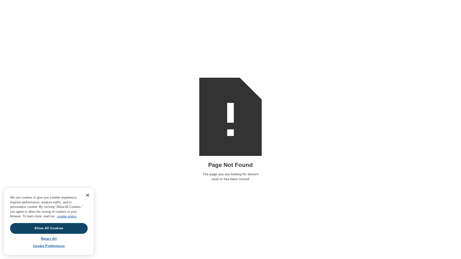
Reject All (49, 239)
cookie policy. (67, 216)
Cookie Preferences (49, 246)
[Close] (87, 195)
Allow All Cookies (48, 228)
